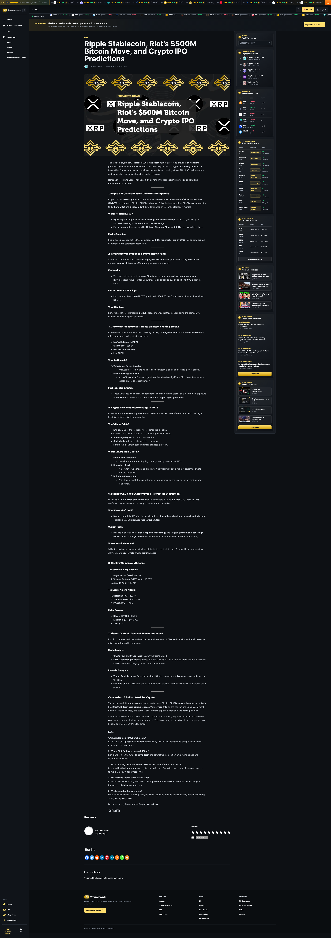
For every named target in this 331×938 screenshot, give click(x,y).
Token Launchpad (165, 905)
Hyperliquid (243, 207)
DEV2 (241, 240)
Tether (241, 195)
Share (114, 810)
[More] (127, 857)
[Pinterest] (107, 857)
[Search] (298, 9)
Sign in (323, 9)
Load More (255, 374)
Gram (241, 188)
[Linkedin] (102, 857)
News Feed (163, 914)
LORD (241, 228)
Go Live (309, 9)
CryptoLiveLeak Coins (96, 66)
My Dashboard (244, 901)
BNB (240, 201)
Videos (242, 910)
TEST (241, 252)
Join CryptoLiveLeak (93, 910)
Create (201, 905)
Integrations (203, 914)
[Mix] (117, 857)
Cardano (242, 175)
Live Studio (203, 910)
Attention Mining (245, 905)
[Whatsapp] (122, 857)
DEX (160, 910)
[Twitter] (92, 857)
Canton (241, 169)
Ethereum (242, 157)
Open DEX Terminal (255, 259)
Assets (162, 901)
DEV (240, 246)
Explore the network (312, 25)
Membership (204, 919)
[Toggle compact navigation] (24, 10)
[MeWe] (112, 857)
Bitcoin (241, 163)
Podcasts (242, 914)
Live (200, 901)
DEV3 (241, 234)
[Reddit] (97, 857)
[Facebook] (87, 857)
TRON (241, 182)
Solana (241, 151)
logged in (100, 878)
